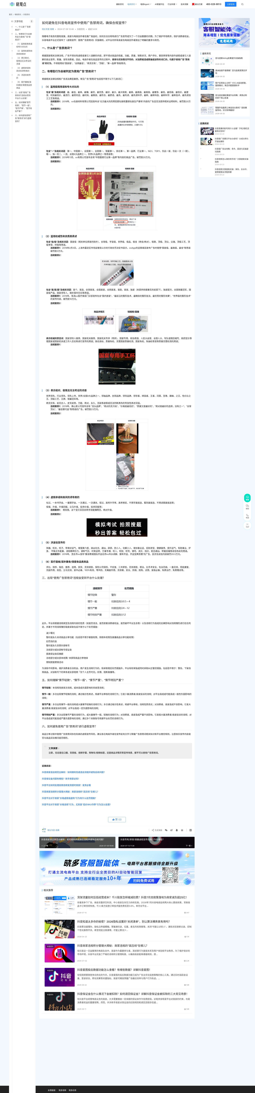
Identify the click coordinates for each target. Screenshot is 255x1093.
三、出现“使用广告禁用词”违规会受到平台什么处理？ (23, 95)
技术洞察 (184, 4)
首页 (10, 14)
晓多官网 (62, 1090)
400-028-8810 (213, 4)
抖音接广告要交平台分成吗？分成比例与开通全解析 (231, 139)
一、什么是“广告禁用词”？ (23, 28)
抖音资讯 (81, 29)
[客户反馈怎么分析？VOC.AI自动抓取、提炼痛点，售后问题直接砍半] (207, 86)
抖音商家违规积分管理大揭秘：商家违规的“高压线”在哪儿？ (112, 945)
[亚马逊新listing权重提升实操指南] (207, 61)
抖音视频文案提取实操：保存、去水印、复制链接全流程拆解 (231, 170)
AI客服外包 (159, 4)
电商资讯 (131, 4)
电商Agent (144, 4)
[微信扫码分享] (166, 830)
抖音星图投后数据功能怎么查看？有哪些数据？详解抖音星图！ (114, 969)
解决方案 (198, 4)
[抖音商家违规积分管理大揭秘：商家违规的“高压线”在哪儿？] (60, 953)
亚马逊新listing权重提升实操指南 (229, 58)
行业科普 (171, 4)
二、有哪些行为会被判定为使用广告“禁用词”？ (23, 37)
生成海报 (158, 830)
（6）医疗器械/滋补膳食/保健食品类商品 (24, 85)
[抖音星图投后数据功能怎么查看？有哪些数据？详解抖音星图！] (60, 977)
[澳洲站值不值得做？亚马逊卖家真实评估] (207, 73)
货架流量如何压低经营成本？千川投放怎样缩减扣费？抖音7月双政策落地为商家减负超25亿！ (132, 897)
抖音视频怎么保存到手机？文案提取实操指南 (231, 160)
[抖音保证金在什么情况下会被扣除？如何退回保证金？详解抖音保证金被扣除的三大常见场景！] (60, 1001)
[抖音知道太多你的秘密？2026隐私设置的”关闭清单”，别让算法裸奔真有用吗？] (60, 929)
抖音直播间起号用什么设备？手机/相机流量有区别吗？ (232, 129)
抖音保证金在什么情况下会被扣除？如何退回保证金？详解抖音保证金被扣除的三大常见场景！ (133, 994)
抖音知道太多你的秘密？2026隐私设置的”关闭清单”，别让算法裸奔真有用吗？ (124, 921)
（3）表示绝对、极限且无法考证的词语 (23, 61)
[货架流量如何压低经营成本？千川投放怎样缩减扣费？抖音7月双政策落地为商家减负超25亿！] (60, 904)
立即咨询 (230, 4)
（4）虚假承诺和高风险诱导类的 (23, 69)
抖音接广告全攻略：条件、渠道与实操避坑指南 (231, 150)
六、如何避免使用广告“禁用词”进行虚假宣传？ (23, 118)
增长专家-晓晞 (48, 29)
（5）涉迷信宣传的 (23, 76)
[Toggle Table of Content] (31, 21)
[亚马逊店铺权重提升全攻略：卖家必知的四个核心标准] (207, 98)
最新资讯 (120, 4)
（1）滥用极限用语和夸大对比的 (24, 45)
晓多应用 (72, 1090)
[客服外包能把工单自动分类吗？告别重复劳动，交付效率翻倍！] (207, 110)
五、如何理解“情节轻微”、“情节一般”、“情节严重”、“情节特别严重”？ (23, 106)
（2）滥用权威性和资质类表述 (24, 52)
